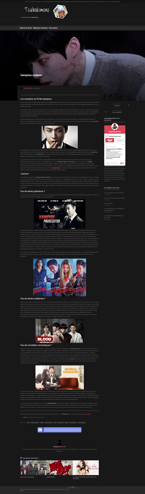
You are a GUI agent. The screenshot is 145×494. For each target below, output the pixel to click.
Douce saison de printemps (27, 477)
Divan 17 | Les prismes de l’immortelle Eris (115, 198)
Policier (55, 422)
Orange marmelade (48, 422)
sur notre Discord (107, 1)
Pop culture (53, 28)
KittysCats (28, 88)
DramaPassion (52, 403)
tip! (109, 140)
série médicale (60, 422)
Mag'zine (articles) (40, 28)
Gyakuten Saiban (51, 477)
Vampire (66, 422)
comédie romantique (35, 422)
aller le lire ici (87, 414)
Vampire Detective (72, 422)
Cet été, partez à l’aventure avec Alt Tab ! (115, 192)
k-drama (41, 422)
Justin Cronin (56, 168)
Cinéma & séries (26, 28)
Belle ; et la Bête (109, 203)
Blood (28, 422)
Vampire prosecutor (81, 422)
